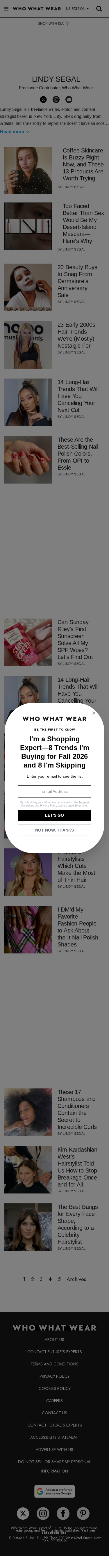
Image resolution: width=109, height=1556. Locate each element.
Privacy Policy (48, 805)
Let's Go (54, 815)
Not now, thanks (54, 830)
